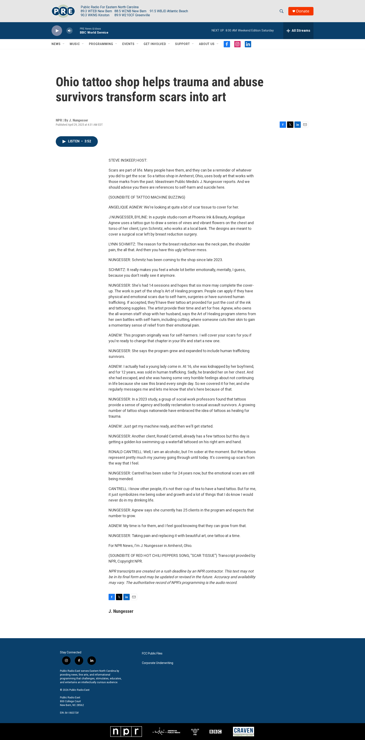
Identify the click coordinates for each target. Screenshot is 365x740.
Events (128, 44)
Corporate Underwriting (157, 663)
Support (182, 44)
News (56, 44)
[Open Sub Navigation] (63, 44)
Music (75, 44)
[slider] (76, 30)
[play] (56, 30)
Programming (101, 44)
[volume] (69, 30)
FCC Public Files (152, 653)
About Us (207, 44)
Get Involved (155, 44)
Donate (302, 11)
